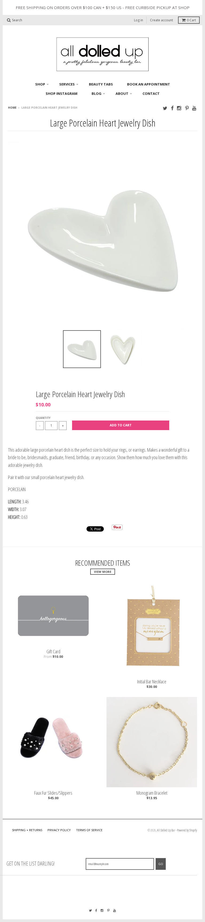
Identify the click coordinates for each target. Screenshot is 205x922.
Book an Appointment (148, 84)
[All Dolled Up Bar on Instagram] (179, 108)
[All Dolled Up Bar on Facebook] (172, 108)
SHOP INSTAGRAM (61, 93)
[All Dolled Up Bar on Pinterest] (187, 108)
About (122, 93)
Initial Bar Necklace (151, 682)
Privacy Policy (59, 830)
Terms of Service (89, 830)
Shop (40, 84)
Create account (161, 20)
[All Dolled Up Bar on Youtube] (194, 108)
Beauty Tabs (101, 84)
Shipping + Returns (27, 830)
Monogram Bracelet (151, 793)
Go (160, 864)
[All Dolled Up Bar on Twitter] (165, 108)
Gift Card (53, 651)
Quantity (43, 418)
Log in (138, 20)
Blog (96, 93)
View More (102, 572)
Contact (151, 93)
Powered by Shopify (187, 830)
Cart (191, 20)
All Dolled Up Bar (166, 830)
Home (12, 107)
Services (67, 84)
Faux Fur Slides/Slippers (53, 793)
